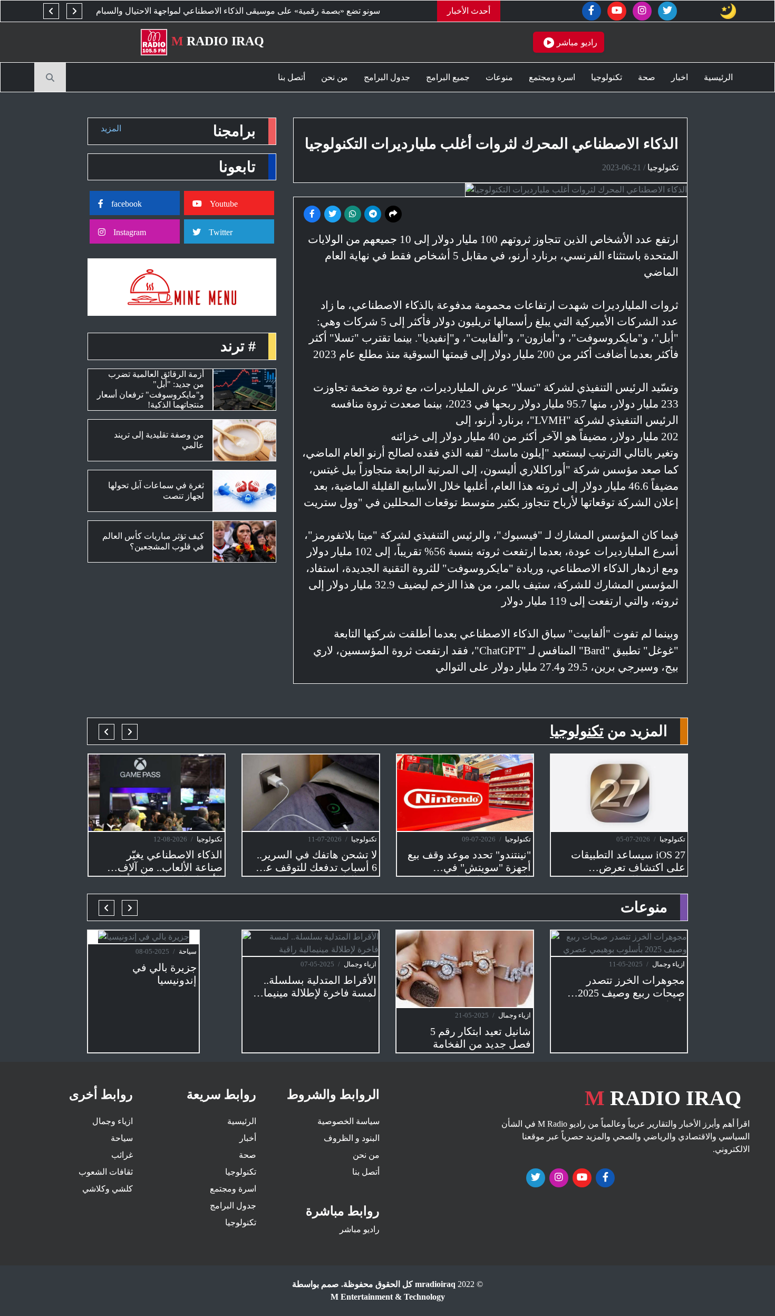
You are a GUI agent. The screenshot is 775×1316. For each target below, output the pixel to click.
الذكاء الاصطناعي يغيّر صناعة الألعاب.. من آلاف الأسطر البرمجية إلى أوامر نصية (164, 862)
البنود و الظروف (352, 1138)
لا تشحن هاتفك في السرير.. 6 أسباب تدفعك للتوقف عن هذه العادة (317, 862)
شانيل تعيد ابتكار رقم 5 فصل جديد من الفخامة (480, 1037)
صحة (646, 77)
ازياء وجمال (360, 964)
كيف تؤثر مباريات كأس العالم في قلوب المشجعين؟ (153, 540)
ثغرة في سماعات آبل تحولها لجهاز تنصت (156, 490)
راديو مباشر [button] (575, 42)
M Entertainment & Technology (388, 1296)
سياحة (188, 951)
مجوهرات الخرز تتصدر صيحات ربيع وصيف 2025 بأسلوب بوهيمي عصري (631, 987)
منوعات (499, 77)
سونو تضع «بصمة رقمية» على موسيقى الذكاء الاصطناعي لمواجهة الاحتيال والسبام (260, 10)
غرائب (122, 1154)
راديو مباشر (360, 1229)
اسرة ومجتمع (552, 77)
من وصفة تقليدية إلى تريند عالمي (159, 439)
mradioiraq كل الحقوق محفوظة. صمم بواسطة (374, 1284)
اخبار (679, 77)
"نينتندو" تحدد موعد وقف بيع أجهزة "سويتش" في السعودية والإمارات (469, 862)
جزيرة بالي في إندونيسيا (164, 974)
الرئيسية (718, 77)
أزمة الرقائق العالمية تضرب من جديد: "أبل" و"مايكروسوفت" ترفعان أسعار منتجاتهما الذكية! (150, 389)
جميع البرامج (448, 77)
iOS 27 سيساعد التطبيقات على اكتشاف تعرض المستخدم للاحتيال (628, 862)
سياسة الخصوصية (348, 1121)
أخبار (247, 1138)
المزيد (111, 128)
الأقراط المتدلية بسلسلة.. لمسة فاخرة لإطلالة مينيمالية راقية (313, 987)
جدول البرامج (387, 77)
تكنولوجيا (606, 77)
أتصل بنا (291, 77)
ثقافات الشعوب (106, 1171)
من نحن (334, 77)
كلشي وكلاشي (107, 1188)
